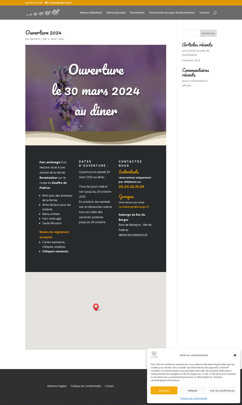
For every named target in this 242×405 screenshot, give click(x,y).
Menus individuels (91, 12)
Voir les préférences (222, 390)
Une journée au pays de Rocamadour (172, 12)
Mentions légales (57, 386)
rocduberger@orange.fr (134, 206)
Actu (61, 39)
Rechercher (208, 33)
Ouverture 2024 (191, 60)
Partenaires (137, 12)
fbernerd (35, 39)
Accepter (164, 390)
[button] (235, 355)
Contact (204, 12)
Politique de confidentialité (193, 398)
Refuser (193, 390)
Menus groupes (116, 12)
